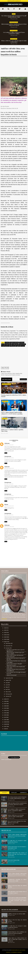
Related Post (6, 379)
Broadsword (5, 401)
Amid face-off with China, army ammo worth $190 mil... (16, 670)
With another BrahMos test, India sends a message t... (16, 661)
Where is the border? (12, 675)
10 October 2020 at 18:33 (9, 495)
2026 (5, 628)
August (7, 680)
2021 (5, 639)
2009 (5, 722)
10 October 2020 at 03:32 (9, 468)
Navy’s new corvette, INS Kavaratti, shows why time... (15, 656)
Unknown (7, 443)
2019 (5, 699)
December (8, 643)
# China (7, 342)
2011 (5, 717)
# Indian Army (8, 344)
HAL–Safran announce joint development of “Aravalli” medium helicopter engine (14, 16)
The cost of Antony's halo (13, 860)
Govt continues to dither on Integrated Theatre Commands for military (14, 33)
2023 (5, 634)
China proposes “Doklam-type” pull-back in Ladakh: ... (15, 653)
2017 (5, 703)
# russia (22, 345)
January (8, 696)
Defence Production (13, 22)
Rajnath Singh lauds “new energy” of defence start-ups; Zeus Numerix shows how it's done (17, 854)
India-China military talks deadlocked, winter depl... (16, 667)
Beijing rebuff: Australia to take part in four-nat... (16, 659)
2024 (5, 632)
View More (24, 379)
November (8, 645)
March (7, 691)
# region (17, 345)
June (7, 684)
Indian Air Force (14, 38)
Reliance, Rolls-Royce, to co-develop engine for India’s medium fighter (14, 41)
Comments (23, 792)
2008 (5, 724)
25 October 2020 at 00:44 (9, 526)
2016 (5, 706)
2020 (5, 641)
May (7, 687)
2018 (5, 701)
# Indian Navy (15, 344)
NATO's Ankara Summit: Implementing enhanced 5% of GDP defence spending (11, 413)
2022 (5, 637)
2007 (5, 726)
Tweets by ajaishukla (6, 759)
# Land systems (5, 345)
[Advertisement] (14, 744)
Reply (6, 463)
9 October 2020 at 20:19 (9, 444)
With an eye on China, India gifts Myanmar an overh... (14, 664)
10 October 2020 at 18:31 (9, 484)
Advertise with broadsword (14, 1)
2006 (5, 728)
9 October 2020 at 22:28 (9, 457)
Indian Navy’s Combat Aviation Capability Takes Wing (12, 430)
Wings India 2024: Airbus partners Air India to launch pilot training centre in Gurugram (17, 939)
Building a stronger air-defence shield (16, 913)
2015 (5, 708)
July (7, 682)
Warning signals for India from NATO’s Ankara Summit (13, 395)
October (8, 648)
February (8, 694)
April (7, 689)
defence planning (13, 30)
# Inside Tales (22, 344)
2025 (5, 630)
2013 (5, 712)
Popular (14, 792)
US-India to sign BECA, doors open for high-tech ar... (16, 650)
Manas (6, 504)
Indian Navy (4, 418)
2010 (5, 719)
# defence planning (14, 342)
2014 (5, 710)
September (8, 678)
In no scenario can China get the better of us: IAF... (16, 673)
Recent (4, 792)
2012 (5, 715)
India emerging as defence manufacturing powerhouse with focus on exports (14, 24)
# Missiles (12, 345)
